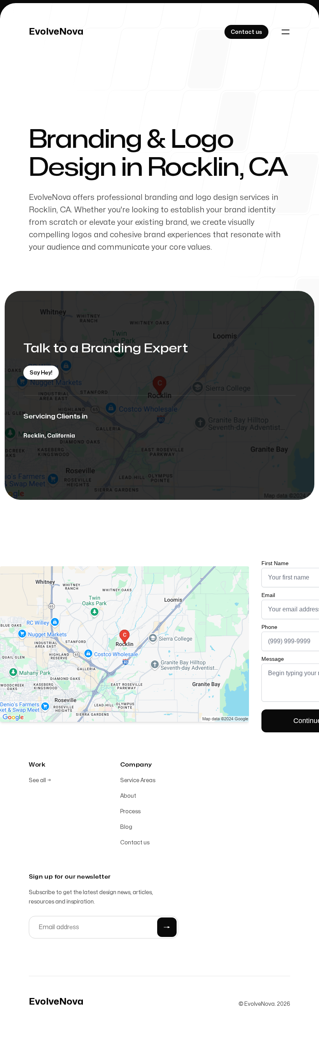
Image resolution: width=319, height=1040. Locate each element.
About (128, 795)
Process (130, 811)
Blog (126, 827)
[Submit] (167, 927)
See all (40, 780)
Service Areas (137, 780)
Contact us (134, 842)
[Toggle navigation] (285, 31)
